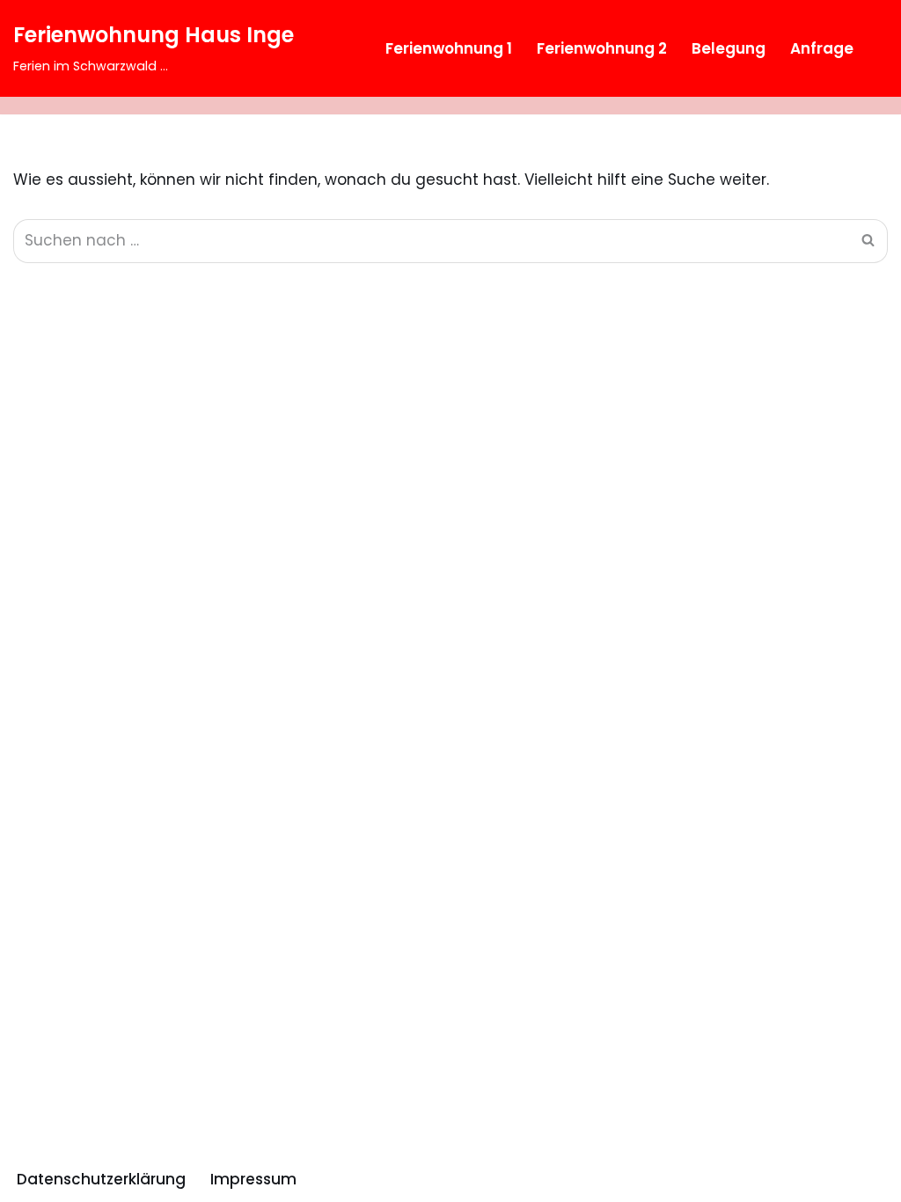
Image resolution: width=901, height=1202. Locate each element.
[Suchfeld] (872, 48)
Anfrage (821, 48)
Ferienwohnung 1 (448, 48)
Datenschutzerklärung (101, 1179)
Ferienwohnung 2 (602, 48)
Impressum (253, 1179)
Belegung (728, 48)
